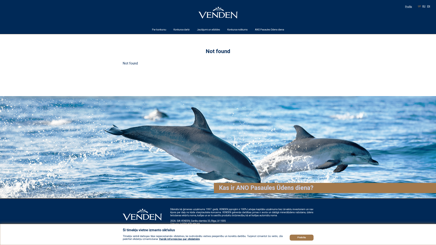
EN (428, 6)
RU (423, 6)
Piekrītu (301, 237)
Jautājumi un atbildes (208, 29)
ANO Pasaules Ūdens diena (269, 29)
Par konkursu (159, 29)
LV (419, 6)
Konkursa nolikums (237, 29)
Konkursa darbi (182, 29)
